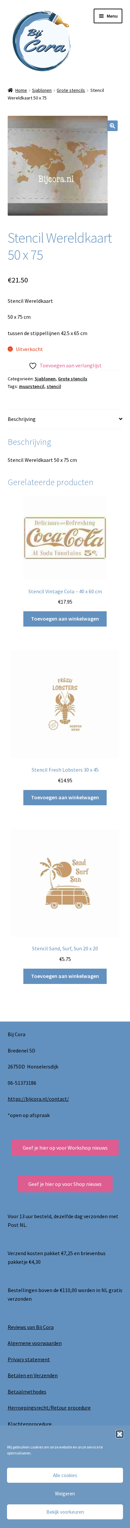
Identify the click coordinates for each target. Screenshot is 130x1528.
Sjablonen (42, 90)
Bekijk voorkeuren (65, 1512)
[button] (119, 1434)
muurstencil (31, 386)
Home (21, 90)
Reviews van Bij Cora (31, 1327)
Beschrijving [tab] (22, 419)
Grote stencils (71, 90)
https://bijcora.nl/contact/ (38, 1098)
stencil (54, 386)
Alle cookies (65, 1475)
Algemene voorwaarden (35, 1343)
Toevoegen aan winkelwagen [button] (65, 618)
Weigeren (65, 1493)
